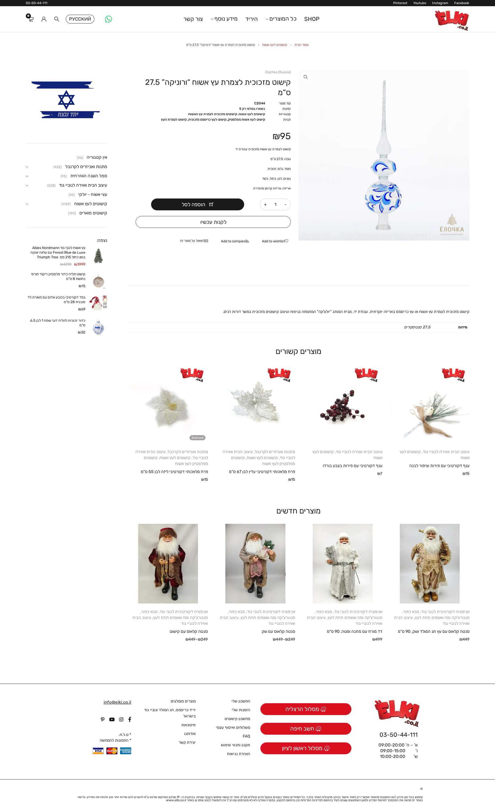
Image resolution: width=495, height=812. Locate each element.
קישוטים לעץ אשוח (274, 45)
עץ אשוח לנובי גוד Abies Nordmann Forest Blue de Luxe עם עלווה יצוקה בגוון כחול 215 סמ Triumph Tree (57, 252)
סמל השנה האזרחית (88, 175)
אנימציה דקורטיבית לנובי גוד (445, 611)
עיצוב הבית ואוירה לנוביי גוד (446, 451)
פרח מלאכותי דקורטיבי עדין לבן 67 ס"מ (262, 471)
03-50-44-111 (36, 3)
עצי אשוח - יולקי (92, 194)
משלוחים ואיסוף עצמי (233, 727)
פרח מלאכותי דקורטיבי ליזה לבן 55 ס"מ (174, 471)
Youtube (419, 3)
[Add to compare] (236, 241)
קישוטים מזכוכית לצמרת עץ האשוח (212, 114)
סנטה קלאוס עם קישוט (189, 631)
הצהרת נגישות (238, 753)
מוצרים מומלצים (183, 701)
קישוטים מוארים (93, 213)
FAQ (246, 736)
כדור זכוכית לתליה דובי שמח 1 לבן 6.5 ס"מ (57, 322)
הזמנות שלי (241, 710)
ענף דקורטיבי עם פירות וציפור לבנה (439, 465)
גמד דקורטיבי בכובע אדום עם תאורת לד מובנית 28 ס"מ (56, 299)
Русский (80, 19)
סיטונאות (188, 725)
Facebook (461, 3)
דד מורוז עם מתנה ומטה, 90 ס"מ (354, 631)
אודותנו (190, 733)
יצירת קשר (187, 742)
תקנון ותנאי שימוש (235, 745)
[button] (305, 77)
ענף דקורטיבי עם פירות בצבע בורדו (352, 465)
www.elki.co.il (176, 800)
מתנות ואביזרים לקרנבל (275, 451)
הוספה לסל (193, 204)
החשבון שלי (241, 701)
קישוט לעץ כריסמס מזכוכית (207, 119)
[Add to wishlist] (276, 241)
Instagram (440, 3)
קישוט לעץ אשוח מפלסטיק (246, 119)
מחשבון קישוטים (237, 718)
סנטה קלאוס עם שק (278, 631)
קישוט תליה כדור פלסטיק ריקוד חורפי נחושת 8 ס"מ (58, 276)
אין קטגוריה (97, 157)
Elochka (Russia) (278, 72)
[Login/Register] (44, 19)
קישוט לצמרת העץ (174, 119)
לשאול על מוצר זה (192, 241)
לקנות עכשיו (213, 222)
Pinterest (400, 3)
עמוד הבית (301, 45)
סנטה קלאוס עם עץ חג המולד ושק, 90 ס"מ (433, 631)
